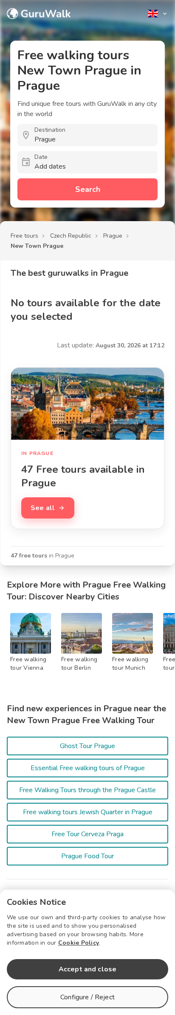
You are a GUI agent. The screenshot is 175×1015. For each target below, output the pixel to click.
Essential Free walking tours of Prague (88, 768)
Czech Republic (70, 236)
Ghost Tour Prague (87, 746)
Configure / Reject (87, 997)
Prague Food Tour (87, 856)
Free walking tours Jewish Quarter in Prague (87, 812)
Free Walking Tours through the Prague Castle (87, 790)
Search (87, 189)
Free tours (24, 236)
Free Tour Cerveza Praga (87, 834)
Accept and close (87, 969)
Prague (112, 236)
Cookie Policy (78, 943)
